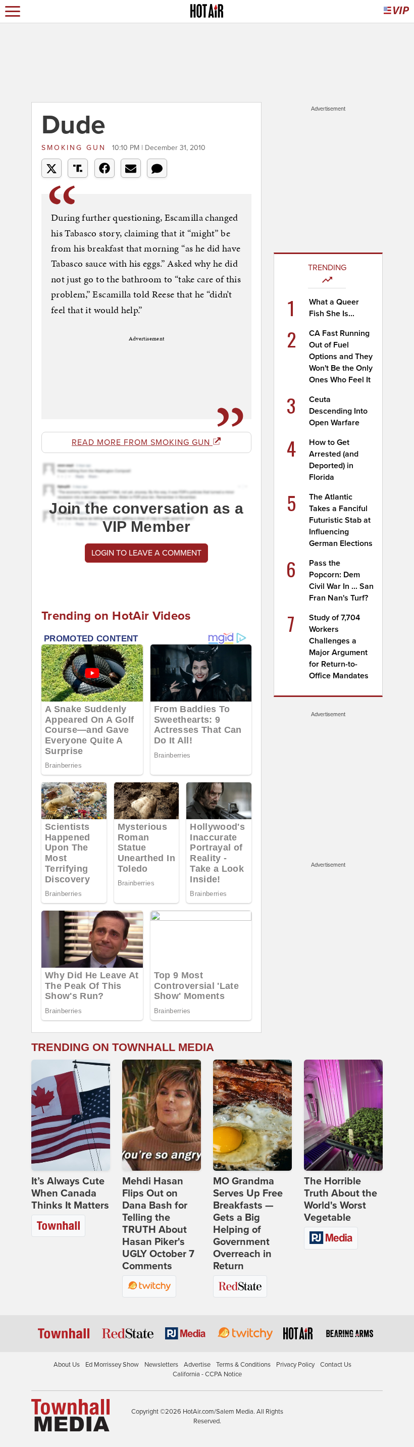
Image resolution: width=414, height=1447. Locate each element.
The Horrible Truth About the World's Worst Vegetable (340, 1199)
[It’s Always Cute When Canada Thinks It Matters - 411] (70, 1115)
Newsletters (161, 1365)
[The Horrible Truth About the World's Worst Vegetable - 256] (343, 1115)
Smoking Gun (75, 147)
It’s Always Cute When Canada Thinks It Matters (70, 1193)
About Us (67, 1365)
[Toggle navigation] (12, 11)
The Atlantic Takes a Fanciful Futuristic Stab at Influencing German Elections (341, 520)
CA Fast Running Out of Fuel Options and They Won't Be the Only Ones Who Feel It (341, 356)
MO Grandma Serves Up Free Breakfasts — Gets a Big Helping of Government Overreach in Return (248, 1223)
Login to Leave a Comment (146, 553)
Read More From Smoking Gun (142, 442)
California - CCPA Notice (207, 1374)
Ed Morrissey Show (112, 1365)
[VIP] (396, 11)
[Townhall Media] (70, 1415)
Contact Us (335, 1365)
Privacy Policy (295, 1365)
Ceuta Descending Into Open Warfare (338, 411)
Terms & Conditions (243, 1365)
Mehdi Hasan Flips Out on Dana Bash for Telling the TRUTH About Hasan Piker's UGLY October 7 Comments (158, 1223)
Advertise (197, 1365)
